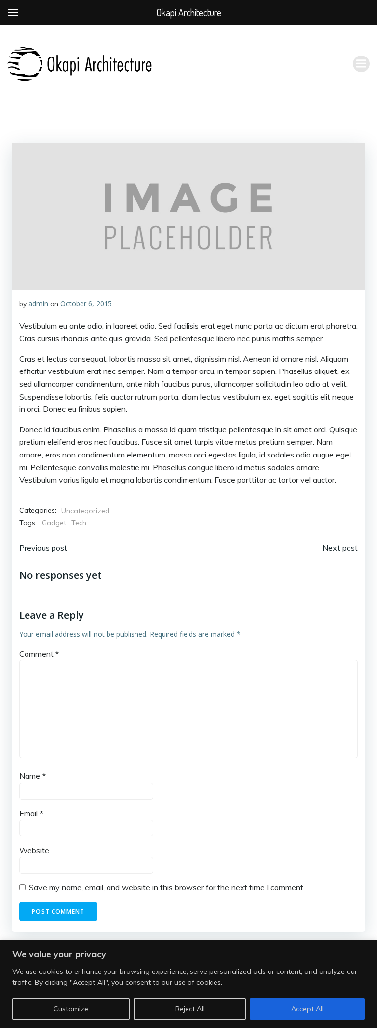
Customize (71, 1008)
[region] (188, 984)
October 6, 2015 (86, 303)
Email (31, 813)
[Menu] (361, 64)
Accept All (307, 1008)
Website (34, 850)
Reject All (190, 1008)
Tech (78, 522)
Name (32, 776)
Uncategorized (85, 510)
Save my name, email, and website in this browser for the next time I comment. (167, 887)
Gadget (54, 522)
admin (38, 303)
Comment (39, 653)
